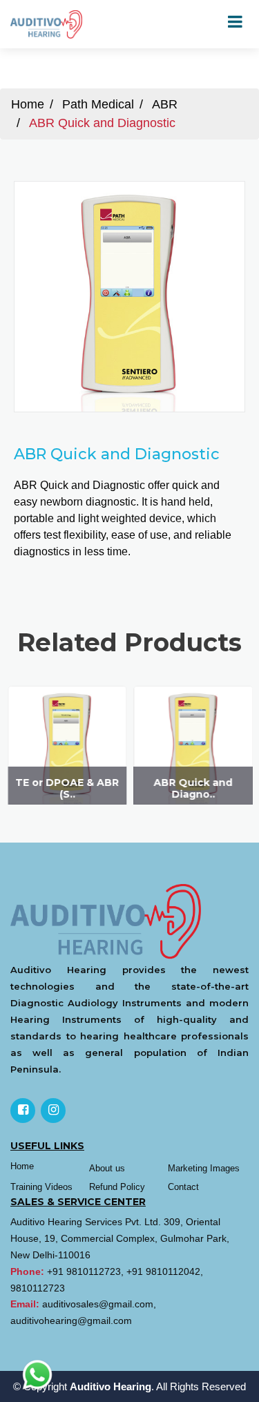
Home (27, 104)
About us (107, 1168)
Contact (183, 1187)
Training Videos (41, 1187)
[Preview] (129, 300)
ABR (165, 104)
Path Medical (98, 104)
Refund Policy (117, 1187)
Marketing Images (204, 1168)
